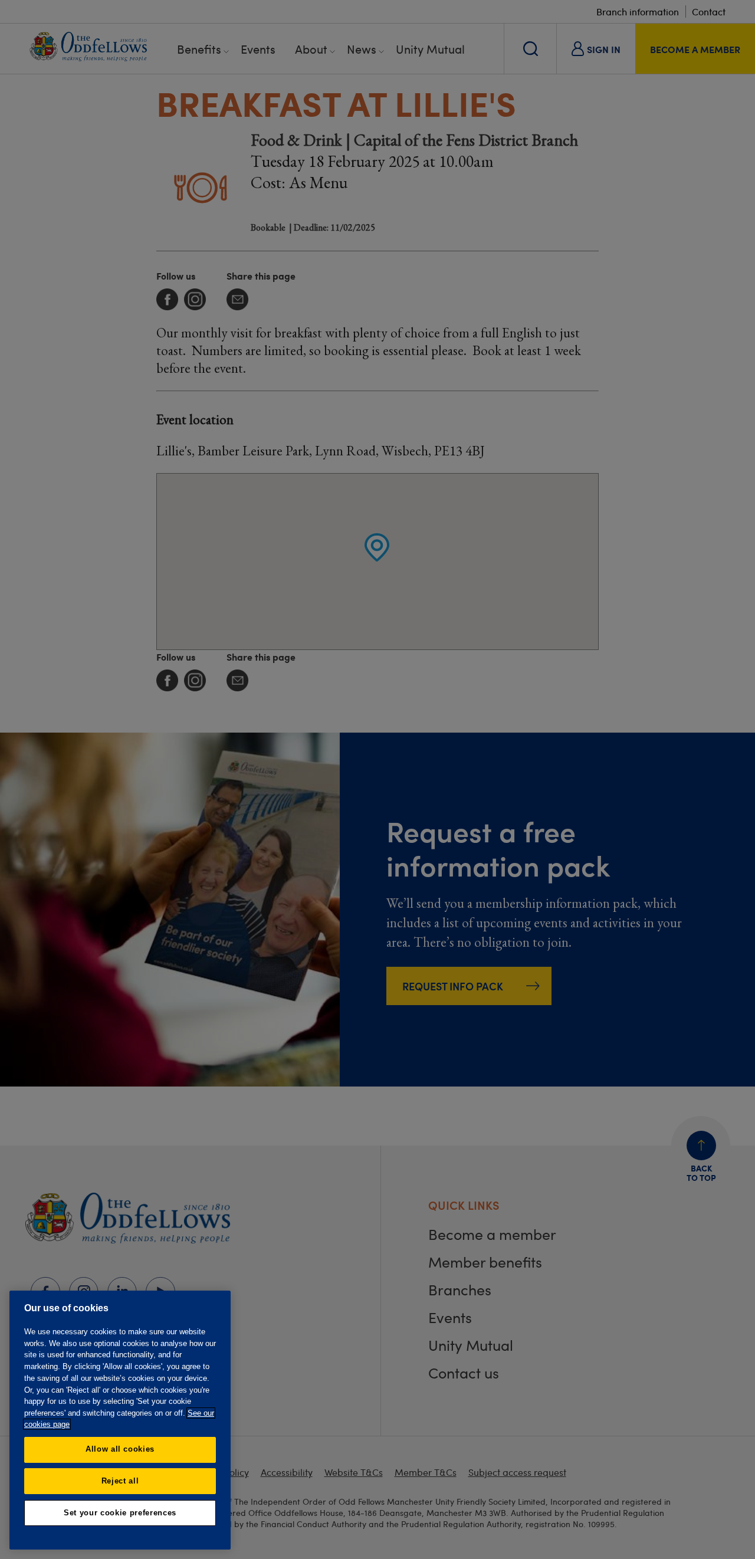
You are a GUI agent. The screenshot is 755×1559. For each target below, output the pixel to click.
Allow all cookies (120, 1449)
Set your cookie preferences (120, 1512)
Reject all (120, 1480)
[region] (120, 1420)
